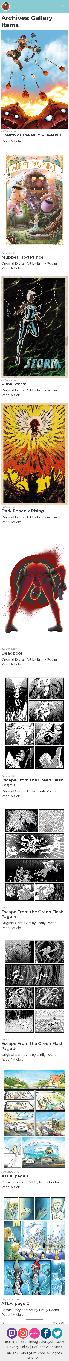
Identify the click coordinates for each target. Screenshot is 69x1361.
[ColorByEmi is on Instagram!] (23, 1333)
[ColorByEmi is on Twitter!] (57, 1333)
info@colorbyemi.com (46, 1342)
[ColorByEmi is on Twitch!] (12, 1333)
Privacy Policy (18, 1347)
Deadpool (11, 653)
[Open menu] (13, 6)
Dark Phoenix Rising (22, 511)
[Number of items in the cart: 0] (64, 7)
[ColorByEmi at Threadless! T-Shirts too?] (34, 1333)
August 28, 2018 (10, 1172)
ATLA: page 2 (15, 1303)
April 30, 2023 (8, 131)
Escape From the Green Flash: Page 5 (33, 1046)
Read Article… (12, 141)
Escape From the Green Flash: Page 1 (33, 782)
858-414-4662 (16, 1342)
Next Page (59, 1322)
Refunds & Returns (47, 1347)
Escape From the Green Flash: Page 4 (33, 914)
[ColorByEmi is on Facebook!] (45, 1333)
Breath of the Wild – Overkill (31, 135)
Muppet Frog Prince (22, 257)
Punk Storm (14, 384)
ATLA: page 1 (14, 1176)
